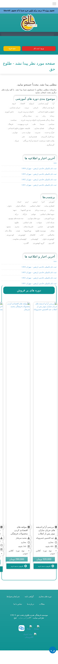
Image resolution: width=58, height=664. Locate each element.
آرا (53, 104)
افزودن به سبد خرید (44, 566)
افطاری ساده (49, 206)
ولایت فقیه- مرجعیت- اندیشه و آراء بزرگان (38, 141)
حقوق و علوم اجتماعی (46, 112)
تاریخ (14, 104)
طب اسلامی (27, 223)
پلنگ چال (8, 231)
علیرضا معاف (28, 227)
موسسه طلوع (41, 231)
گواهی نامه (29, 596)
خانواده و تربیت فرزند (26, 112)
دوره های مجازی (45, 596)
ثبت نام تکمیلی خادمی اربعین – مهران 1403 (39, 174)
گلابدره (26, 243)
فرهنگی (51, 128)
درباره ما (30, 604)
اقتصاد (22, 104)
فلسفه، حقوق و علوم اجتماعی (19, 128)
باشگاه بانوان (21, 206)
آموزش (51, 202)
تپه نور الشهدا (26, 210)
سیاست (14, 120)
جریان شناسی (15, 108)
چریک (17, 141)
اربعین (35, 202)
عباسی (40, 227)
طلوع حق (50, 227)
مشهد (8, 227)
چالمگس (51, 235)
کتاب (41, 235)
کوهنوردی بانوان (48, 239)
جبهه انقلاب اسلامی (47, 214)
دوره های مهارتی (34, 218)
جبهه (15, 210)
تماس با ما (18, 604)
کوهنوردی (21, 235)
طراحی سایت (38, 618)
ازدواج (31, 104)
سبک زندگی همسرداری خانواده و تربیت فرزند (37, 120)
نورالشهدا (27, 231)
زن (37, 116)
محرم (17, 227)
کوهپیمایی (34, 239)
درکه (16, 214)
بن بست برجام (40, 210)
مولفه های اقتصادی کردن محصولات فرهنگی (19, 530)
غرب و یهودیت (23, 124)
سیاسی (51, 124)
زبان (44, 116)
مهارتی (15, 132)
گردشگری (50, 145)
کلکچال (32, 235)
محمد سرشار (21, 538)
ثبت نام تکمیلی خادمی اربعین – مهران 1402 (39, 179)
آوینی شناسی (43, 104)
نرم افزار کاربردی (47, 137)
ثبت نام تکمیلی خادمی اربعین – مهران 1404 (39, 168)
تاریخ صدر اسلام (48, 108)
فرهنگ (10, 124)
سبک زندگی (27, 116)
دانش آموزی (9, 112)
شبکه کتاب (50, 223)
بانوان (9, 206)
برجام (52, 210)
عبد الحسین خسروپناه (45, 538)
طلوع (17, 223)
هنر (23, 137)
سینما (42, 124)
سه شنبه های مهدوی (15, 218)
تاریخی (35, 108)
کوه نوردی (10, 235)
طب (34, 124)
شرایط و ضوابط (13, 596)
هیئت (18, 231)
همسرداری (33, 137)
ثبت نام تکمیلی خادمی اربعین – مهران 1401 (39, 185)
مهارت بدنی (26, 132)
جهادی (33, 214)
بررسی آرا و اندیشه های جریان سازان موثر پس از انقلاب (45, 530)
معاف (52, 231)
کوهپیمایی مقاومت (19, 239)
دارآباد (25, 214)
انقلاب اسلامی (35, 206)
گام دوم (51, 243)
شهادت (39, 223)
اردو (26, 202)
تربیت (27, 108)
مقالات (42, 604)
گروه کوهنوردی (38, 243)
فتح (15, 618)
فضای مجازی (39, 128)
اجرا (43, 202)
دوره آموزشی (49, 218)
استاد (19, 202)
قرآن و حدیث (49, 132)
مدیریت (37, 132)
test (55, 163)
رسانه (52, 116)
